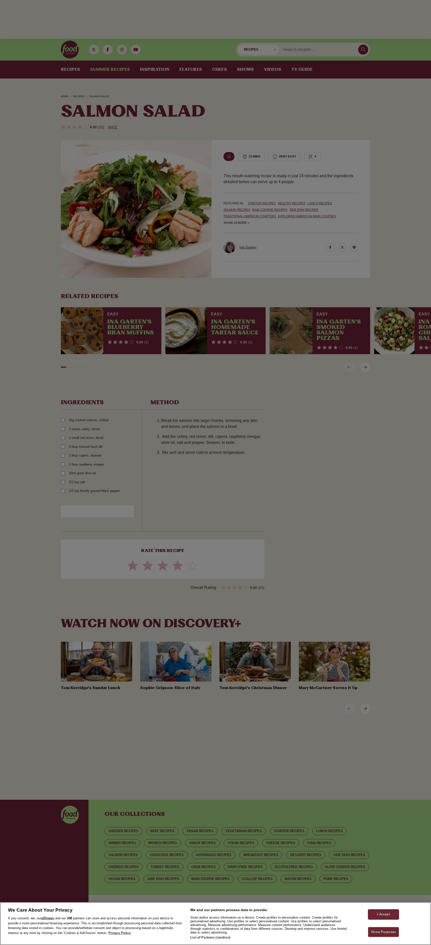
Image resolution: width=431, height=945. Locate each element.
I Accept (383, 914)
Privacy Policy (119, 933)
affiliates (47, 918)
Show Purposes (383, 932)
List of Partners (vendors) (210, 937)
